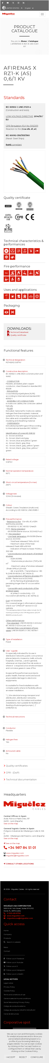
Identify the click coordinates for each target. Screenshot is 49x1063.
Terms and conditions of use (14, 995)
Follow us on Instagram (15, 970)
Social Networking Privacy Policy (17, 1002)
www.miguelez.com (15, 853)
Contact (7, 951)
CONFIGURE (37, 1057)
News (6, 947)
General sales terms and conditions (17, 998)
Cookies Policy (9, 991)
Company (8, 934)
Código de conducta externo (14, 1006)
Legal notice (8, 983)
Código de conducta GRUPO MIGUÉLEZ (19, 1010)
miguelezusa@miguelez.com (19, 918)
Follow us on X (12, 966)
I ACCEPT (10, 1057)
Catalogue (33, 41)
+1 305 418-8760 (13, 913)
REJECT (23, 1057)
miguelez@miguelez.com (17, 855)
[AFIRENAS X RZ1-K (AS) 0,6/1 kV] (24, 172)
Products (7, 938)
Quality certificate (18, 335)
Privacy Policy (9, 987)
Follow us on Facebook (15, 958)
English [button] (28, 8)
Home (24, 41)
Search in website (13, 942)
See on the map (11, 823)
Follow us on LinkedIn (14, 974)
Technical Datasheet (19, 332)
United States (12, 8)
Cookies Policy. (31, 1051)
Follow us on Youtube (14, 962)
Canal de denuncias (11, 1014)
